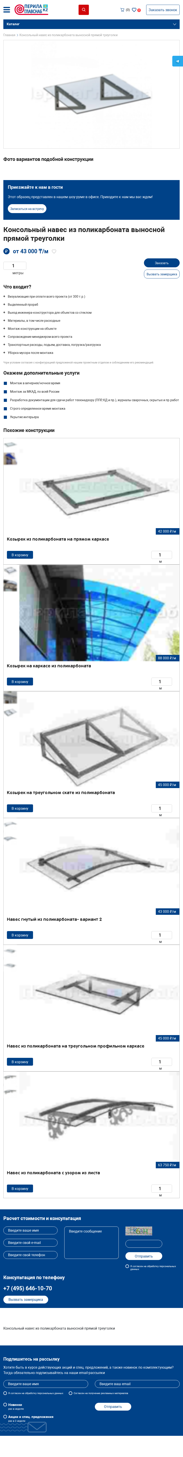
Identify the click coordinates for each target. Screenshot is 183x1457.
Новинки (16, 1406)
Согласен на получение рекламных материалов (101, 1393)
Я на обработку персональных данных (35, 1393)
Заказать (162, 263)
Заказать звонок (163, 10)
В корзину (20, 555)
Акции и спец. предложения (30, 1418)
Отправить (113, 1407)
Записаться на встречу (27, 209)
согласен (15, 1393)
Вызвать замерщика (162, 274)
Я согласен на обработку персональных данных (153, 1268)
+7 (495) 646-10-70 (27, 1288)
